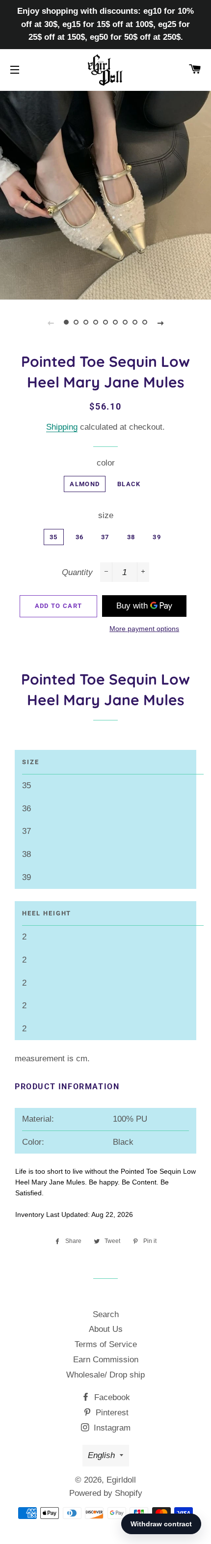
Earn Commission (105, 1359)
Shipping (62, 427)
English (101, 1455)
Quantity (77, 572)
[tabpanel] (105, 194)
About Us (106, 1329)
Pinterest (111, 1412)
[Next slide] (160, 322)
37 (105, 537)
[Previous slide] (50, 322)
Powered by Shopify (105, 1493)
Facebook (111, 1397)
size (105, 515)
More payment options (144, 629)
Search (106, 1314)
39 (157, 537)
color (106, 463)
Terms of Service (106, 1344)
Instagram (111, 1428)
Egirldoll (121, 1480)
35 (54, 537)
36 (80, 537)
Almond (85, 484)
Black (129, 484)
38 (131, 537)
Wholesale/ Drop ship (105, 1374)
